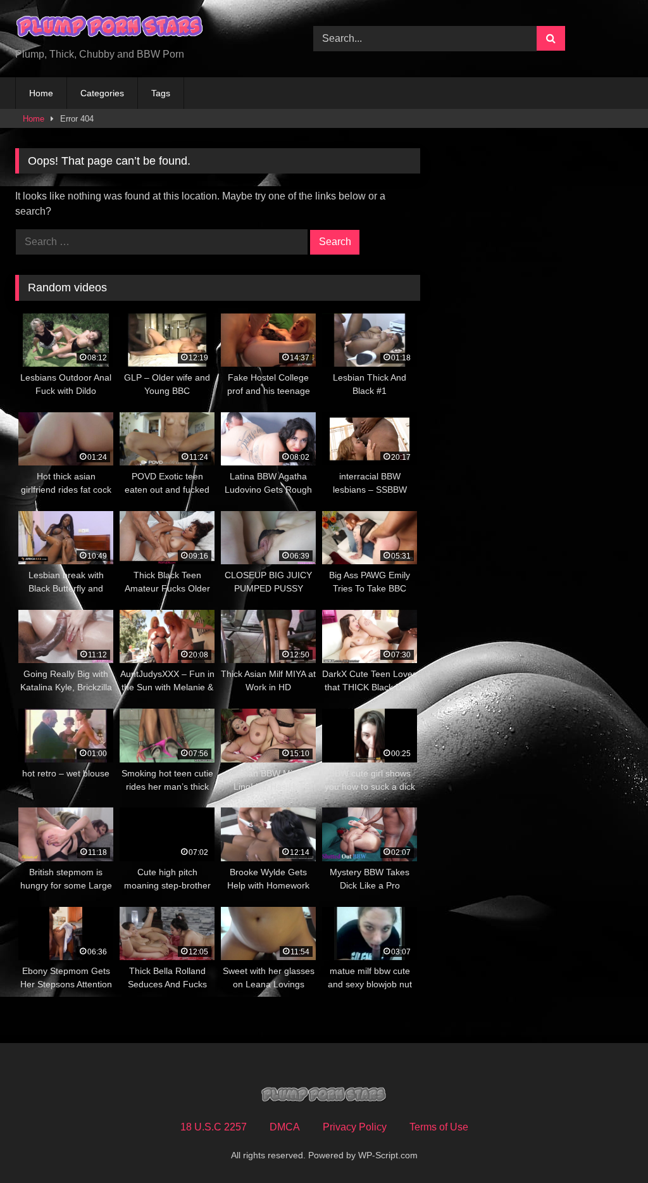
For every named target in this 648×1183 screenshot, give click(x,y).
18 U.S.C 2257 (213, 1127)
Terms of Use (438, 1127)
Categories (102, 93)
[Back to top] (609, 1145)
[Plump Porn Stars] (144, 28)
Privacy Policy (355, 1127)
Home (41, 93)
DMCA (285, 1127)
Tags (160, 93)
